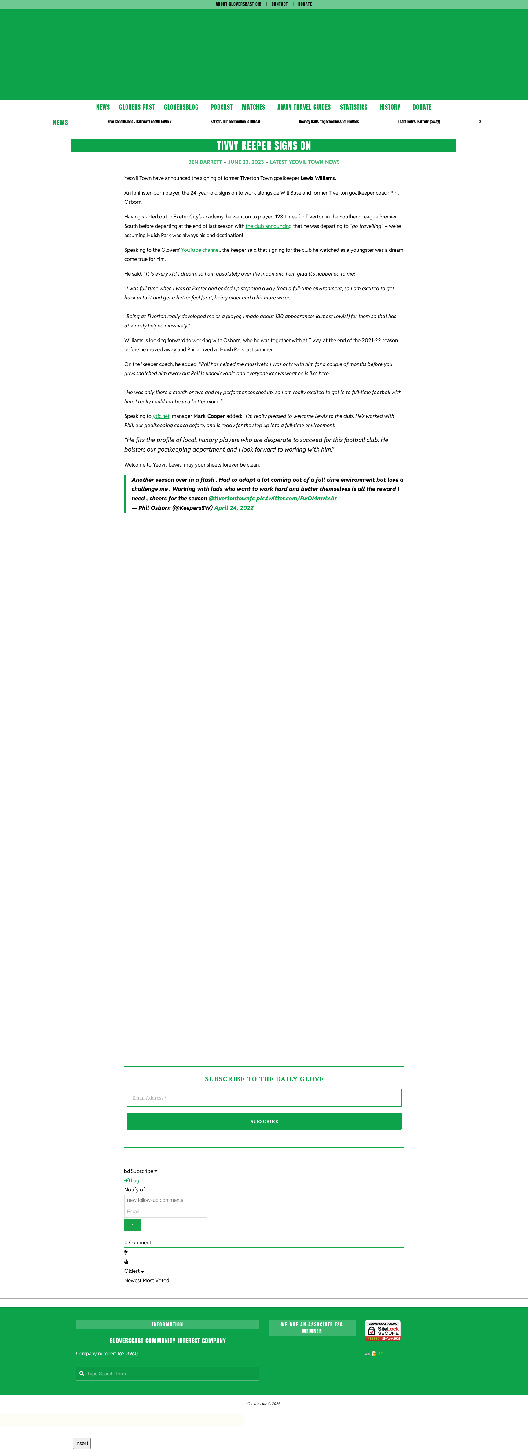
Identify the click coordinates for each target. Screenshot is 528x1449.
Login (136, 1180)
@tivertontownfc (232, 498)
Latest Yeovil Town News (305, 162)
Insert (81, 1443)
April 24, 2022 (234, 508)
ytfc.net (161, 416)
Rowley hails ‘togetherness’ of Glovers (329, 122)
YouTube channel (200, 250)
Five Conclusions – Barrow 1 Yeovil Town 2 (139, 122)
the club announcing (269, 226)
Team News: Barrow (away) (419, 122)
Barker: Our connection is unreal (235, 122)
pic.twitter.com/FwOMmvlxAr (296, 498)
